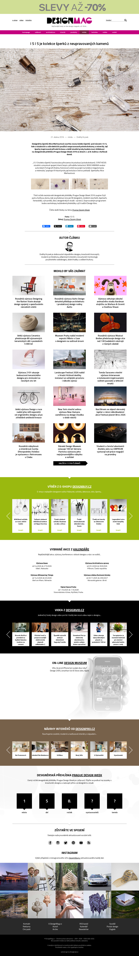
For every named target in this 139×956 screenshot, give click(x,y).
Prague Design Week (81, 209)
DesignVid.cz (75, 610)
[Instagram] (58, 843)
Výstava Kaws (42, 563)
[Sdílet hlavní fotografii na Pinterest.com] (81, 226)
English (112, 929)
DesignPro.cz (85, 728)
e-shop (14, 20)
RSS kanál (83, 923)
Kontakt (26, 923)
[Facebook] (50, 843)
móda (84, 32)
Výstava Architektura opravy (97, 563)
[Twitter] (65, 843)
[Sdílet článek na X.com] (58, 226)
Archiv (55, 929)
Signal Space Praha (68, 587)
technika (94, 32)
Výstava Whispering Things (42, 575)
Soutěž (112, 923)
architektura (50, 32)
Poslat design (112, 926)
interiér (62, 32)
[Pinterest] (73, 843)
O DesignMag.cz (55, 923)
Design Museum (75, 662)
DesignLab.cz (74, 952)
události (38, 32)
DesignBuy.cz (81, 486)
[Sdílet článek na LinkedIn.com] (69, 226)
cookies (88, 945)
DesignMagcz (74, 857)
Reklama (26, 926)
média (105, 32)
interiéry (29, 20)
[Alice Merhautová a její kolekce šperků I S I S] (69, 89)
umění (114, 32)
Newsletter (84, 929)
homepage (26, 32)
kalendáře (81, 549)
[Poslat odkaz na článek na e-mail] (93, 226)
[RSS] (89, 843)
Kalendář (84, 926)
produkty (74, 32)
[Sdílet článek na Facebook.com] (46, 226)
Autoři (55, 926)
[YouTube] (81, 843)
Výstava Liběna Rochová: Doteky (97, 575)
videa (21, 20)
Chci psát (27, 929)
